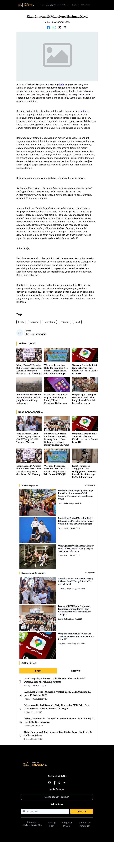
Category (51, 4)
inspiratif (34, 322)
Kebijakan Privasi (67, 824)
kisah (21, 322)
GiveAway (75, 5)
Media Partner (64, 5)
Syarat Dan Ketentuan (85, 824)
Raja (61, 84)
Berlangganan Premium (57, 796)
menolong (49, 322)
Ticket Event (85, 5)
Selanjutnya (90, 485)
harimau (83, 111)
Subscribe (81, 811)
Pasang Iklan (52, 824)
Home (42, 5)
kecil (77, 322)
